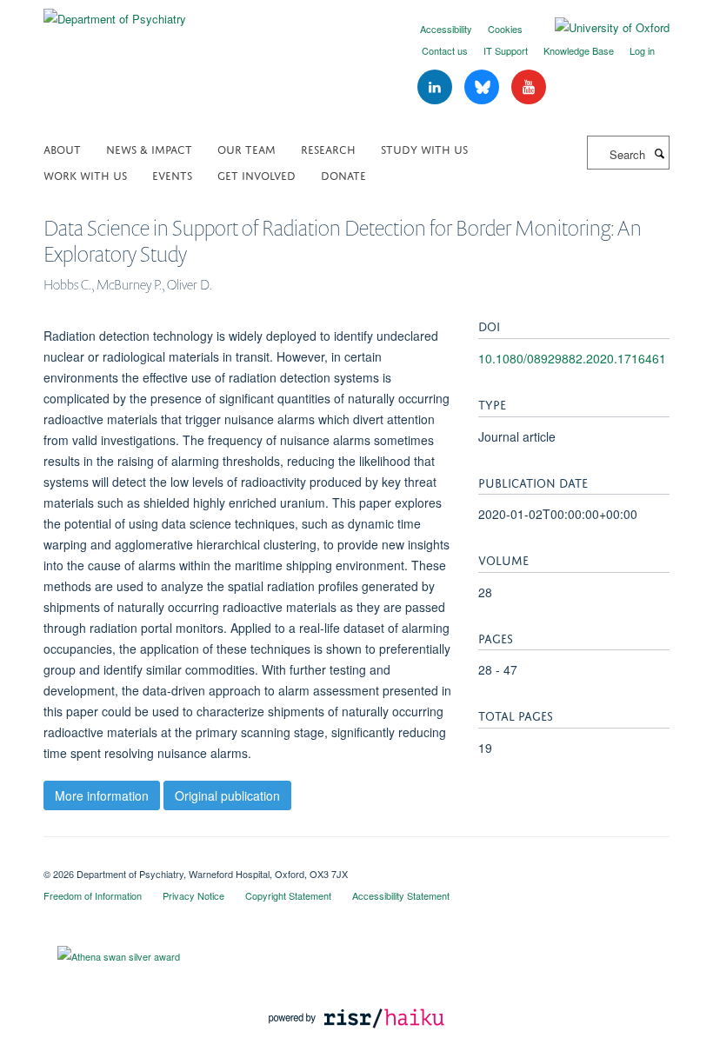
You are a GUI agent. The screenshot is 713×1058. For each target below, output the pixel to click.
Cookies (505, 29)
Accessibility (446, 29)
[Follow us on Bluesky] (483, 87)
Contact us (445, 50)
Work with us (85, 174)
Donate (343, 174)
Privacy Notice (193, 895)
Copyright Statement (288, 895)
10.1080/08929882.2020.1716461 (572, 358)
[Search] (659, 153)
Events (172, 174)
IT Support (505, 50)
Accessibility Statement (401, 895)
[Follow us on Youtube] (528, 87)
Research (328, 148)
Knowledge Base (578, 50)
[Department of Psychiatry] (114, 12)
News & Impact (149, 148)
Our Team (246, 148)
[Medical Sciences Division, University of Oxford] (356, 859)
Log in (642, 50)
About (62, 148)
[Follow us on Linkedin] (436, 87)
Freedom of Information (92, 895)
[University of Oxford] (599, 27)
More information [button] (102, 795)
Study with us (424, 148)
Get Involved (256, 174)
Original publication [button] (227, 795)
